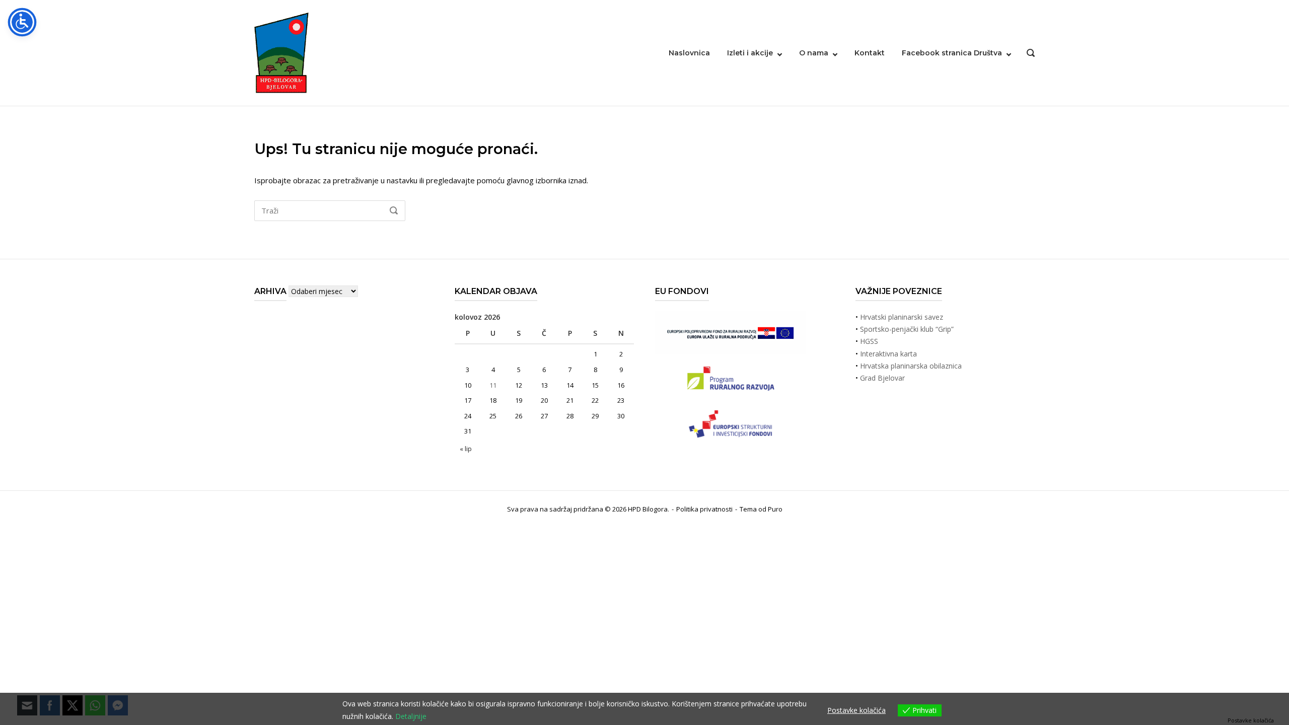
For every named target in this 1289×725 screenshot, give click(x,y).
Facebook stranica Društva (952, 52)
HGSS (869, 341)
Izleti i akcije (750, 52)
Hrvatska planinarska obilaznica (911, 366)
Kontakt (869, 52)
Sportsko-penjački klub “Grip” (907, 329)
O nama (813, 52)
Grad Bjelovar (882, 378)
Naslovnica (689, 52)
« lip (466, 448)
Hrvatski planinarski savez (901, 317)
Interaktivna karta (888, 353)
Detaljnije (410, 716)
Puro (775, 509)
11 (492, 385)
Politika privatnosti (704, 509)
